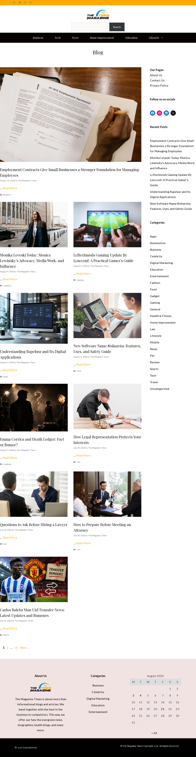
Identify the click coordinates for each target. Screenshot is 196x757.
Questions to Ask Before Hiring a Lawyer (34, 524)
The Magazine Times (28, 699)
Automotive (157, 243)
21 (162, 709)
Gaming (80, 280)
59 (16, 647)
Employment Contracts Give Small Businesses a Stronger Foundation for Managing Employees (172, 146)
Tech (58, 37)
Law (78, 462)
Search (117, 27)
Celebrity (7, 285)
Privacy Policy (159, 85)
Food (153, 289)
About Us (156, 75)
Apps (5, 376)
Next (25, 647)
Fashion (155, 282)
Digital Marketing (161, 263)
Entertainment (159, 276)
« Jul (154, 733)
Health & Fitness (160, 316)
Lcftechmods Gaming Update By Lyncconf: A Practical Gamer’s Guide (170, 180)
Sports (6, 635)
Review (154, 362)
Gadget (155, 296)
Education (131, 37)
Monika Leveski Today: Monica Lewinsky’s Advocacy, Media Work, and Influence (32, 260)
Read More (10, 188)
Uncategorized (159, 388)
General (155, 309)
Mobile (154, 342)
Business (38, 37)
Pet (152, 355)
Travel (154, 382)
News (75, 37)
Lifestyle (154, 37)
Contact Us (157, 80)
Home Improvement (102, 37)
